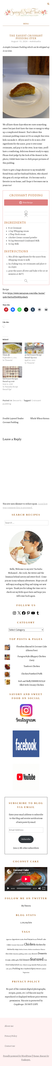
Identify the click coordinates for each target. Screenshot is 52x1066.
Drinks (8, 960)
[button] (26, 87)
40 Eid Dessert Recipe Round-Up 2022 (33, 356)
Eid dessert (24, 959)
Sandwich (27, 969)
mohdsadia (35, 41)
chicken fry (40, 944)
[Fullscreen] (44, 888)
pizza (10, 969)
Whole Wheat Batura (39, 418)
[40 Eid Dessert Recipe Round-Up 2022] (34, 348)
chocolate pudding (18, 954)
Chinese (42, 949)
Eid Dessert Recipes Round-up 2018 (10, 380)
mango (29, 965)
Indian (12, 965)
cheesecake (20, 945)
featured (37, 959)
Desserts (17, 400)
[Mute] (39, 888)
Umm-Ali (6, 355)
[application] (26, 879)
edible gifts (15, 960)
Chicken (29, 944)
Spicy (33, 968)
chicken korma (23, 949)
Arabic (22, 939)
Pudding (16, 968)
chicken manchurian (34, 949)
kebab (17, 965)
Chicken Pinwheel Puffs (31, 673)
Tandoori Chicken (32, 666)
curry (29, 954)
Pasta (39, 964)
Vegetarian (26, 972)
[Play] (8, 888)
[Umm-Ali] (12, 348)
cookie (26, 954)
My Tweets (26, 905)
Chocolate (9, 954)
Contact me (10, 1046)
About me (9, 1026)
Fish (45, 960)
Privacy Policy (11, 1036)
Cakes (9, 945)
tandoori (43, 969)
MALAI (25, 965)
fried (7, 964)
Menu (26, 23)
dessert (34, 953)
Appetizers (16, 939)
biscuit (35, 939)
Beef (26, 939)
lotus (21, 965)
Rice (22, 969)
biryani (30, 939)
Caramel (14, 945)
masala (34, 965)
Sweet (38, 968)
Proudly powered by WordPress (17, 1056)
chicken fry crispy (13, 949)
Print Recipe (27, 202)
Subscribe (26, 839)
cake (44, 939)
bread (39, 939)
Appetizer (9, 939)
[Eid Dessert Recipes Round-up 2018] (12, 371)
